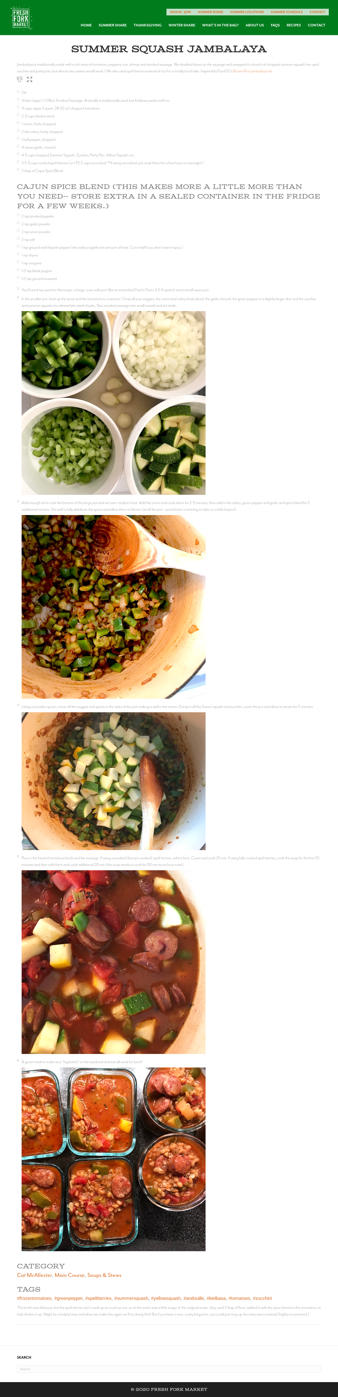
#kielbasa (216, 1298)
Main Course (70, 1275)
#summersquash (131, 1298)
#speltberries (98, 1298)
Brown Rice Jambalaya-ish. (253, 70)
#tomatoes (239, 1298)
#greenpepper (68, 1298)
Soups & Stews (104, 1275)
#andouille (193, 1298)
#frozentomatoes (34, 1298)
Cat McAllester (34, 1275)
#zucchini (262, 1298)
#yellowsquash (166, 1298)
